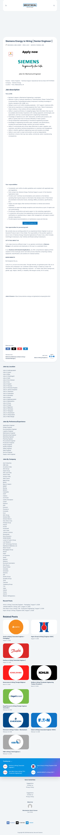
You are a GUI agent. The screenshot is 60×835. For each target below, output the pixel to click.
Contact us (30, 785)
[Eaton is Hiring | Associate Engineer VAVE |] (44, 720)
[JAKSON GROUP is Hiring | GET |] (33, 772)
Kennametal (6, 534)
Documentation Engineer (10, 429)
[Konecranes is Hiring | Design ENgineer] (16, 672)
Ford (4, 513)
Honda (5, 526)
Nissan (5, 551)
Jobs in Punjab (7, 405)
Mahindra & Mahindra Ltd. (10, 546)
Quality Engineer (7, 446)
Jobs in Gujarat (7, 384)
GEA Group (6, 515)
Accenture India (7, 467)
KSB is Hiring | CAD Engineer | (11, 751)
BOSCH (5, 490)
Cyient (5, 501)
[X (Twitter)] (13, 348)
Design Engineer (7, 427)
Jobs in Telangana (8, 411)
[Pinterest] (19, 348)
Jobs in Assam (7, 372)
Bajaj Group (6, 480)
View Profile (30, 812)
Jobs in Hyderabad (8, 393)
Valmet (5, 590)
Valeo (4, 588)
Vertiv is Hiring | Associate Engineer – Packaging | (17, 604)
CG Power (6, 497)
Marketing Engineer (8, 437)
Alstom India (6, 474)
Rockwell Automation (9, 563)
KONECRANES (7, 538)
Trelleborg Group (7, 584)
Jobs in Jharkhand (8, 391)
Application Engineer (8, 425)
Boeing (5, 488)
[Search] (54, 5)
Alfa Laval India (7, 472)
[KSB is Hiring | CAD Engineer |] (16, 742)
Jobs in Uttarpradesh (9, 414)
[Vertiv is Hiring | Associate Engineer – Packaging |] (16, 627)
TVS (4, 586)
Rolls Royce (6, 565)
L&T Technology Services (10, 544)
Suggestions (30, 783)
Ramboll (5, 559)
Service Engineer (7, 452)
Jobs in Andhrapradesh (9, 370)
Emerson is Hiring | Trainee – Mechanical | (15, 729)
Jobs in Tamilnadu (8, 409)
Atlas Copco (6, 478)
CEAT (4, 494)
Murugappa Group (8, 549)
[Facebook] (8, 348)
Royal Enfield (6, 567)
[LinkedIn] (25, 348)
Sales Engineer (7, 450)
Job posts (33, 45)
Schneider (5, 571)
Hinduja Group (7, 522)
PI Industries (6, 555)
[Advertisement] (30, 22)
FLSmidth (5, 511)
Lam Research (7, 542)
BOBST (5, 486)
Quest (4, 557)
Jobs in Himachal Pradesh (10, 387)
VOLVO (5, 594)
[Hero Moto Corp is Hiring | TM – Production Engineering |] (5, 772)
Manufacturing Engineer (9, 435)
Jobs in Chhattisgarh (8, 376)
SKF (4, 574)
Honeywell (6, 528)
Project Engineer (7, 444)
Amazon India (7, 476)
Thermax (5, 582)
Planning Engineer (8, 439)
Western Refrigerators (9, 596)
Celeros (5, 496)
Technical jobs (40, 45)
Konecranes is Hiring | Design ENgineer (14, 682)
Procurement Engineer (9, 441)
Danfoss (5, 503)
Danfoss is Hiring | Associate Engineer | (14, 660)
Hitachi (5, 524)
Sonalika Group (7, 578)
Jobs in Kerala (7, 397)
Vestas (5, 592)
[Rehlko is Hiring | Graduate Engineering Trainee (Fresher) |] (44, 672)
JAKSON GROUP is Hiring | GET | (12, 606)
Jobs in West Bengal (8, 416)
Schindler (5, 569)
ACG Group (6, 469)
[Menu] (6, 5)
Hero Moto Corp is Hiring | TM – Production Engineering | (19, 608)
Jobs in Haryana (7, 385)
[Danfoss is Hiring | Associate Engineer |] (16, 650)
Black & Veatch (7, 484)
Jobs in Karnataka (8, 395)
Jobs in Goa (6, 382)
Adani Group (6, 470)
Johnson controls (8, 532)
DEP (4, 505)
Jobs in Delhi (6, 378)
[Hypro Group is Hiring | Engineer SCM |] (44, 627)
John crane (6, 530)
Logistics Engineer (8, 431)
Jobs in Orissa (7, 403)
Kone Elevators (7, 536)
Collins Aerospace (8, 499)
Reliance (5, 561)
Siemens (5, 572)
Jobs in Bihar (6, 374)
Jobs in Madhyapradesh (9, 399)
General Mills (6, 517)
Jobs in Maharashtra (8, 401)
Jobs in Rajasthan (8, 407)
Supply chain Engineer (9, 454)
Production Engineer (8, 442)
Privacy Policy (30, 787)
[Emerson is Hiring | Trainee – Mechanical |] (16, 720)
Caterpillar (6, 492)
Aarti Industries (7, 463)
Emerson (5, 507)
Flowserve (6, 509)
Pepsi (4, 553)
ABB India (5, 465)
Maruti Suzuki (7, 547)
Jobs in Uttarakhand (8, 412)
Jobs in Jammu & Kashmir (10, 389)
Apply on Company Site (30, 223)
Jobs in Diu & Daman (9, 380)
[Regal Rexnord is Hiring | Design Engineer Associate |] (16, 696)
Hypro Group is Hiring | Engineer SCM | (14, 610)
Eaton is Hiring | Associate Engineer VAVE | (43, 729)
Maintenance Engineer (9, 433)
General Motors (7, 519)
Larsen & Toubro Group (9, 540)
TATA (4, 580)
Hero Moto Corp (7, 521)
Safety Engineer (7, 448)
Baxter (5, 482)
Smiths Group (7, 576)
